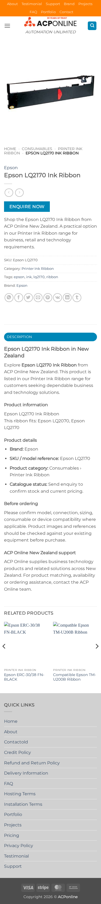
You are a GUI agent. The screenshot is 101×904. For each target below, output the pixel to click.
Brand (69, 4)
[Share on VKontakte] (57, 297)
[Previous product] (19, 192)
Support (53, 4)
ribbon (52, 277)
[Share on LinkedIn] (67, 297)
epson (19, 277)
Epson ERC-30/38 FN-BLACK (24, 677)
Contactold (16, 742)
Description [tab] (19, 337)
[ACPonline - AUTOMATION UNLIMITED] (51, 21)
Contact (66, 12)
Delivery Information (26, 773)
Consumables (37, 149)
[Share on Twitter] (28, 297)
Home (10, 149)
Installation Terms (23, 804)
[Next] (96, 657)
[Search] (92, 25)
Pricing (11, 835)
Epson (11, 167)
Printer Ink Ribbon (38, 269)
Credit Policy (17, 752)
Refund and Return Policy (32, 762)
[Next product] (9, 192)
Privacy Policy (18, 845)
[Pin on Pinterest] (47, 297)
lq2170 (39, 277)
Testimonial (32, 4)
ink (29, 277)
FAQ (33, 12)
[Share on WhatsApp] (9, 297)
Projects (85, 4)
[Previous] (4, 657)
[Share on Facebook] (18, 297)
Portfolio (48, 12)
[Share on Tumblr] (76, 297)
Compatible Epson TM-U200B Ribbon (74, 677)
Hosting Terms (20, 793)
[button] (7, 25)
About (12, 4)
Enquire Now (27, 206)
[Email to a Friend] (38, 297)
